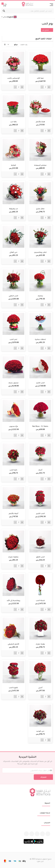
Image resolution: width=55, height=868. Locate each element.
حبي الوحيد (40, 731)
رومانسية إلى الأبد (13, 600)
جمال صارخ (40, 208)
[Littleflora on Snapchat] (26, 834)
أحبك (40, 470)
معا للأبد (40, 78)
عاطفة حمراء (13, 557)
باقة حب (13, 121)
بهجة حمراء (40, 644)
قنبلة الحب (40, 600)
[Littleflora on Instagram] (37, 834)
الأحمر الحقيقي (13, 644)
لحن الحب (13, 339)
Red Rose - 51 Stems (40, 426)
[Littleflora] (27, 4)
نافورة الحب (13, 687)
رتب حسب (23, 44)
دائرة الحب (13, 470)
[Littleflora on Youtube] (31, 834)
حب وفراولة (13, 208)
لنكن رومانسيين (40, 252)
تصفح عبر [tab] (45, 30)
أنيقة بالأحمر (13, 513)
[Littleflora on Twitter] (42, 834)
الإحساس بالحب (13, 78)
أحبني (40, 687)
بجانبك (40, 295)
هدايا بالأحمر (40, 121)
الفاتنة (13, 165)
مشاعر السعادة (40, 165)
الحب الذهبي (13, 295)
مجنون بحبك (13, 382)
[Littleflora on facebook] (48, 834)
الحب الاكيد (40, 382)
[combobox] (27, 10)
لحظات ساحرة (40, 339)
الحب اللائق (40, 557)
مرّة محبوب (13, 426)
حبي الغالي (13, 252)
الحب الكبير (40, 513)
